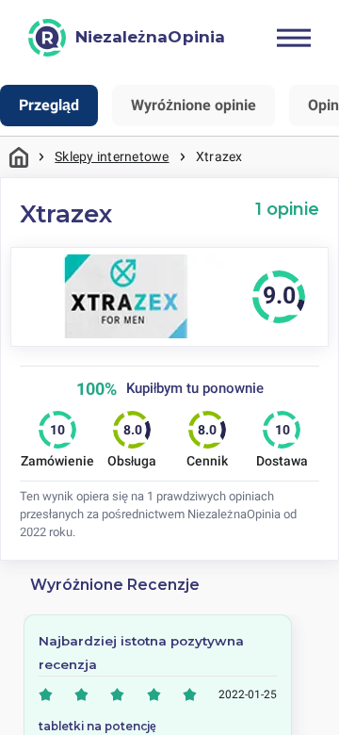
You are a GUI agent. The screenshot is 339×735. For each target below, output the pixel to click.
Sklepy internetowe (112, 156)
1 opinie (287, 209)
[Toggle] (294, 38)
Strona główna (18, 157)
